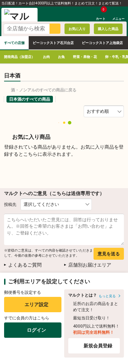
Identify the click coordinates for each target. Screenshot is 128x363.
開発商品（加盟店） (19, 57)
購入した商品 (108, 29)
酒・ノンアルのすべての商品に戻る (43, 90)
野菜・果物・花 (85, 57)
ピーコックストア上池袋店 (102, 43)
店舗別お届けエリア (89, 264)
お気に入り (77, 29)
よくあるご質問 (25, 264)
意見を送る (109, 253)
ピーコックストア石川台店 (53, 43)
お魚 (61, 57)
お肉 (46, 57)
